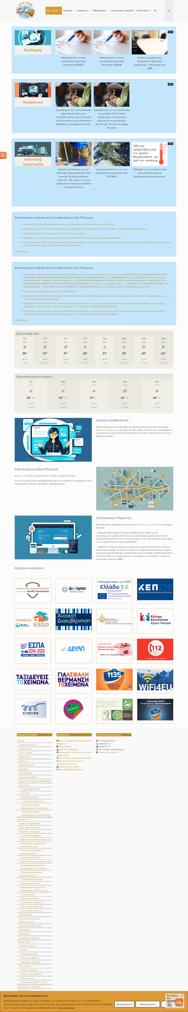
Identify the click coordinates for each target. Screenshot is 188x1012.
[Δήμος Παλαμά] (25, 10)
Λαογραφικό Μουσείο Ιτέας (34, 982)
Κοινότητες (24, 785)
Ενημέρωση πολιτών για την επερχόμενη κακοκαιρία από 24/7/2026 (91, 173)
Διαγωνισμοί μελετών (31, 910)
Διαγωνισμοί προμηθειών (33, 902)
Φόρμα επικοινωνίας (108, 752)
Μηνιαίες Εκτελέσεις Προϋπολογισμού (29, 920)
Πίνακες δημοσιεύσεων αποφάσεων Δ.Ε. (31, 874)
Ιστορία (24, 949)
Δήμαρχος (24, 769)
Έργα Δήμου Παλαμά (29, 827)
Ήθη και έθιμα (27, 978)
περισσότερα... (22, 251)
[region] (94, 1001)
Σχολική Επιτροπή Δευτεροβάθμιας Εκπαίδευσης (35, 813)
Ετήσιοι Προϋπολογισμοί (30, 925)
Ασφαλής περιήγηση (69, 766)
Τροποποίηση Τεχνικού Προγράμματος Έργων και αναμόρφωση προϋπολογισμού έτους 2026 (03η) (69, 224)
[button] (169, 10)
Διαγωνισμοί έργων (30, 898)
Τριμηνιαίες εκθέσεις (29, 937)
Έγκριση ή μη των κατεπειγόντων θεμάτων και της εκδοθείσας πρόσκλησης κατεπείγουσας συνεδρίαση (72, 237)
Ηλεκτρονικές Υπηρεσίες (122, 10)
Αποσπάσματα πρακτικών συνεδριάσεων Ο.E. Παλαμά (33, 889)
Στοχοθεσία (24, 933)
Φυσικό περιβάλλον (30, 957)
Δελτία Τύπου (25, 752)
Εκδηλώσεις (24, 756)
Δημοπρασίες (25, 914)
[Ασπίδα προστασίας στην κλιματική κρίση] (33, 589)
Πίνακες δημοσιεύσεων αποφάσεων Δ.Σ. (31, 852)
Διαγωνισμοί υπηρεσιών (32, 906)
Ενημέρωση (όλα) (27, 744)
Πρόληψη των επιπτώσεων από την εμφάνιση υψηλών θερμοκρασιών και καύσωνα (129, 173)
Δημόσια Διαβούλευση (29, 823)
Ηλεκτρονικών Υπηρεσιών (150, 524)
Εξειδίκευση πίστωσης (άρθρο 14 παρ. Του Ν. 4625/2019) (49, 291)
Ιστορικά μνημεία (29, 970)
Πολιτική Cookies (66, 1007)
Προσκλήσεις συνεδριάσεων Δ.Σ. (36, 839)
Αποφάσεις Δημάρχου (29, 831)
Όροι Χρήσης (65, 746)
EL (155, 10)
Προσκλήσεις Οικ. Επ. (31, 883)
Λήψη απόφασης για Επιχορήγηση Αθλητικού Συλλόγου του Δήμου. (54, 233)
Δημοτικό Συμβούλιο (28, 777)
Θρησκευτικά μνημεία (31, 974)
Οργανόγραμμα (26, 764)
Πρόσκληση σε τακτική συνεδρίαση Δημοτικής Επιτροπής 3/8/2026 (90, 61)
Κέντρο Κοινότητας (29, 797)
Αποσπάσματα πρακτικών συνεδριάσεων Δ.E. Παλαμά (33, 867)
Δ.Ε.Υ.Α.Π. (25, 793)
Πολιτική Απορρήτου (68, 749)
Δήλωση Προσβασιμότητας (71, 769)
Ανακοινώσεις (25, 748)
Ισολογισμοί (24, 929)
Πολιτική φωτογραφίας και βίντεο (75, 757)
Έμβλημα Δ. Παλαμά (31, 962)
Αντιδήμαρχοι (25, 773)
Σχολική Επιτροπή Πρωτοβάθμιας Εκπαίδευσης (34, 806)
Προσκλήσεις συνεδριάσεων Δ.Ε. (36, 861)
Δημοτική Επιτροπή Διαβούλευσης (35, 781)
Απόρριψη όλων (148, 1004)
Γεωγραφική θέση (29, 953)
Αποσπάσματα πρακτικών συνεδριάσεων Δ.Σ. (32, 845)
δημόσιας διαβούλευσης (107, 429)
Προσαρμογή (123, 1004)
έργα (23, 475)
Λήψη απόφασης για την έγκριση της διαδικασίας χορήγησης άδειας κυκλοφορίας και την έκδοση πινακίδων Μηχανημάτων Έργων (85, 228)
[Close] (185, 993)
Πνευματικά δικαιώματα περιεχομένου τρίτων (70, 762)
